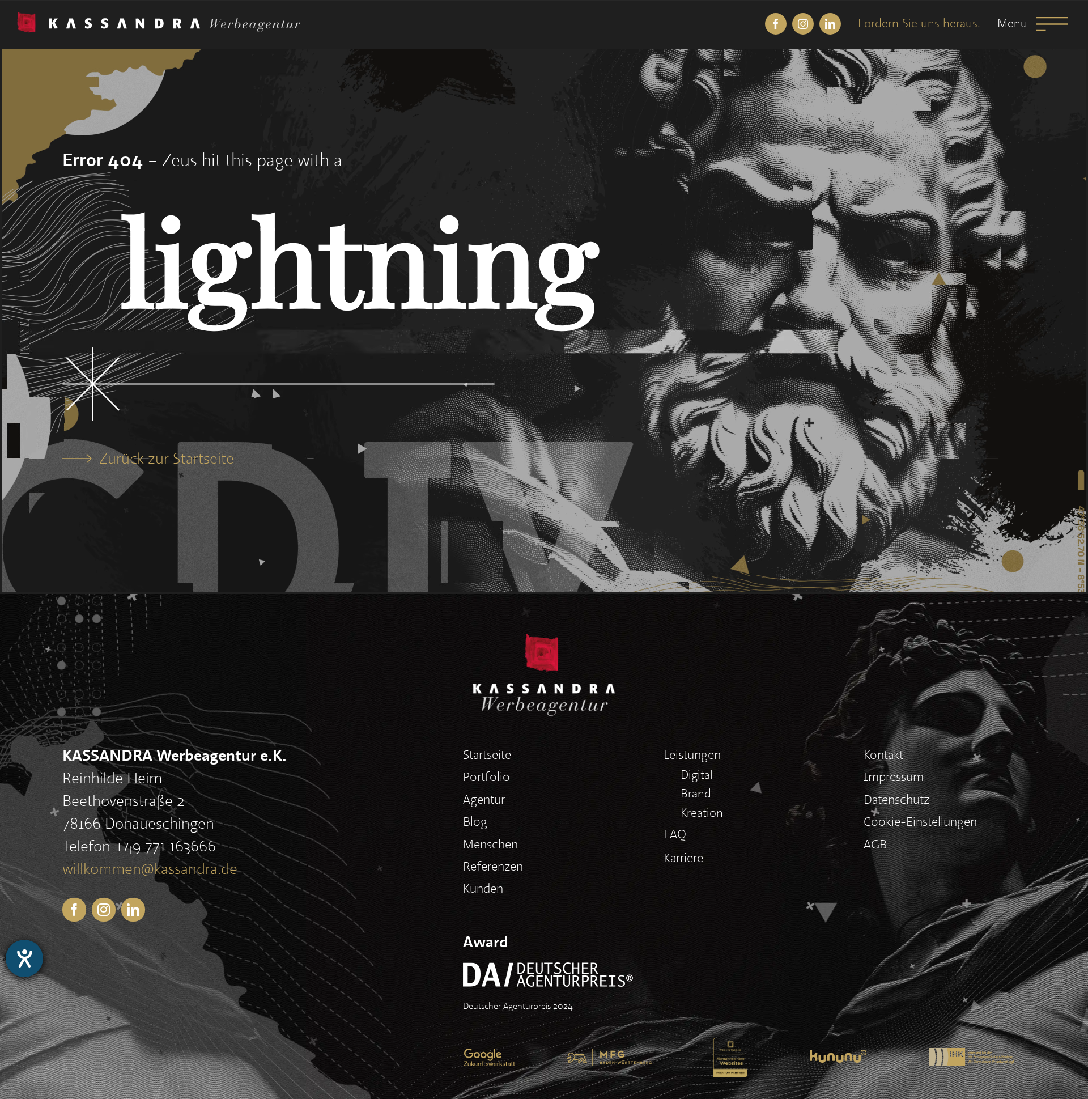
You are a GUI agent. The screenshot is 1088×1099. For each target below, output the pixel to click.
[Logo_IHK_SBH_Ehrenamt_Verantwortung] (971, 1056)
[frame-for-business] (730, 1046)
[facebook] (776, 24)
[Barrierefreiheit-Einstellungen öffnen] (24, 958)
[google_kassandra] (489, 1056)
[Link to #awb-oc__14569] (1052, 24)
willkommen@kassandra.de (149, 869)
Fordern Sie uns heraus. (919, 23)
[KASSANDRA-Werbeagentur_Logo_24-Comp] (158, 20)
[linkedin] (830, 24)
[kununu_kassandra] (838, 1058)
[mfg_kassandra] (609, 1056)
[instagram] (803, 24)
